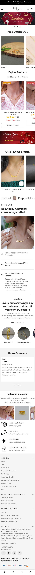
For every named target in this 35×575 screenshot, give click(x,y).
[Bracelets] (8, 333)
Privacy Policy (6, 483)
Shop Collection (17, 322)
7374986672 (13, 543)
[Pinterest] (3, 553)
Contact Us (5, 468)
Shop (3, 461)
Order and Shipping (7, 477)
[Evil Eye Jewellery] (24, 333)
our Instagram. (26, 402)
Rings (4, 67)
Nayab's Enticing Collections (11, 518)
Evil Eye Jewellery (24, 343)
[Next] (20, 385)
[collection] (13, 572)
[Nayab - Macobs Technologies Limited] (17, 8)
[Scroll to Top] (32, 565)
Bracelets (8, 342)
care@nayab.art (6, 549)
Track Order (5, 474)
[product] (4, 572)
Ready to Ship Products (9, 521)
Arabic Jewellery (7, 498)
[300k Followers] (9, 553)
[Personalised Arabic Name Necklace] (12, 95)
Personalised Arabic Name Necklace (13, 113)
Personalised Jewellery (9, 504)
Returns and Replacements (10, 480)
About (3, 465)
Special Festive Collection (9, 515)
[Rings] (12, 50)
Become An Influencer (8, 471)
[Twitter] (20, 553)
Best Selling (11, 77)
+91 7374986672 (7, 547)
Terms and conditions (8, 486)
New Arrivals (23, 77)
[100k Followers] (14, 553)
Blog (2, 489)
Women (3, 512)
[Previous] (14, 385)
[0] (32, 9)
